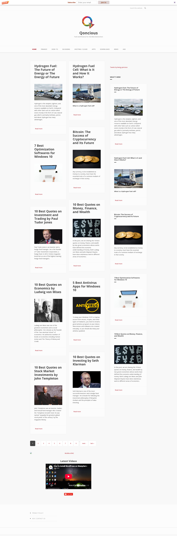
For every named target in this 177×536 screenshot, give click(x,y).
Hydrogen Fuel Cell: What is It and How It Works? (84, 71)
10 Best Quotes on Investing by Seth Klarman (86, 360)
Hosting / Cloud (80, 49)
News (116, 49)
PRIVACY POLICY (37, 513)
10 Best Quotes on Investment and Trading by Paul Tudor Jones (48, 216)
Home (34, 49)
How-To (55, 49)
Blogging (66, 49)
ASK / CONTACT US (38, 518)
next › (84, 443)
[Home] (88, 22)
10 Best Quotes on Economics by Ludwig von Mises (48, 288)
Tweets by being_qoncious (119, 67)
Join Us (103, 2)
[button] (88, 2)
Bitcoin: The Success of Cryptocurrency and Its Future (84, 137)
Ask (124, 49)
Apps (94, 49)
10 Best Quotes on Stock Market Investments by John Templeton (48, 372)
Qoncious (88, 33)
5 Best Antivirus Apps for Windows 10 (86, 286)
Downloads (105, 49)
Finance (44, 49)
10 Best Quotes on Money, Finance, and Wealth (86, 208)
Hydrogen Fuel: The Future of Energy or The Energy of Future (47, 71)
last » (92, 443)
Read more (38, 129)
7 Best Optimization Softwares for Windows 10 (44, 151)
